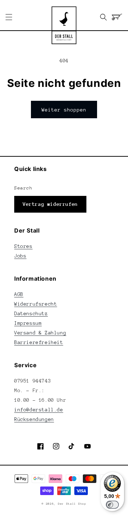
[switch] (112, 505)
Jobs (20, 256)
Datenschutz (31, 313)
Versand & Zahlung (40, 332)
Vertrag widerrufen (50, 204)
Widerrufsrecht (35, 304)
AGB (18, 294)
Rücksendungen (34, 419)
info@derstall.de (38, 409)
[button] (9, 17)
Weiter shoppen (64, 110)
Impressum (28, 323)
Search (23, 188)
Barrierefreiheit (38, 342)
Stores (23, 246)
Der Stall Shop (72, 503)
